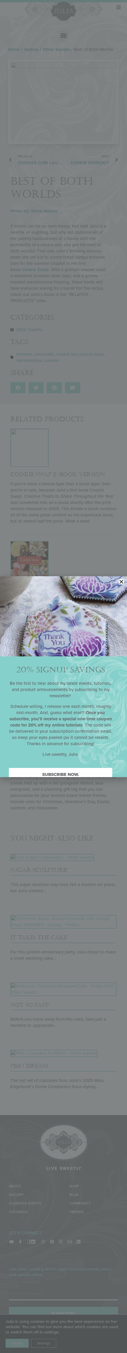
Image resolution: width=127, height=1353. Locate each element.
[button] (121, 581)
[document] (63, 676)
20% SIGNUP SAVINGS (61, 669)
